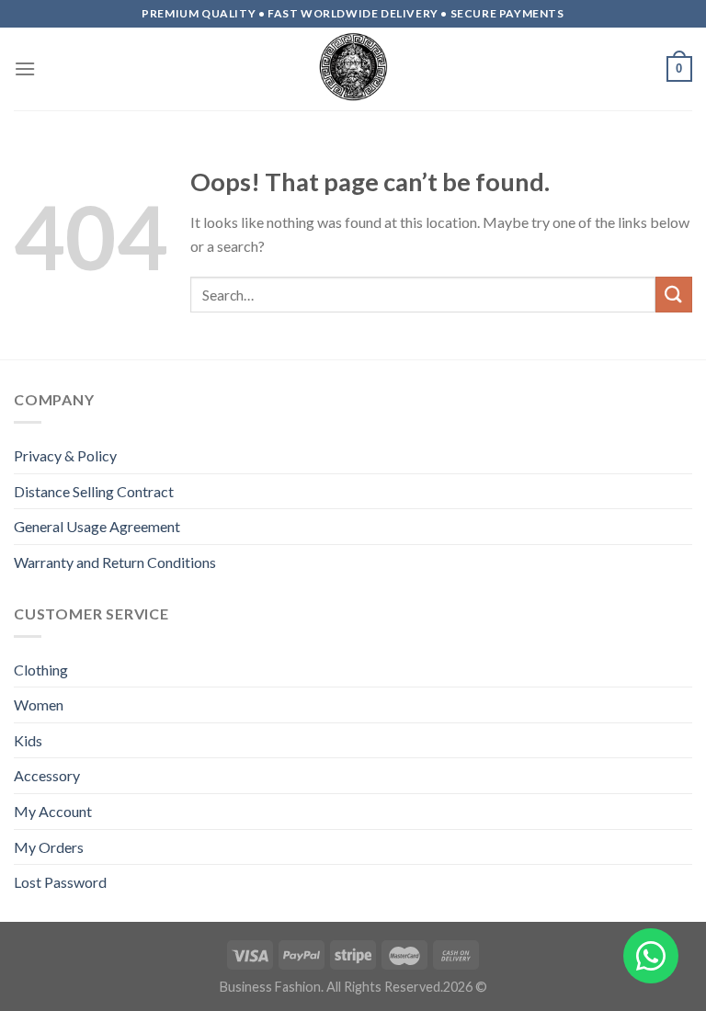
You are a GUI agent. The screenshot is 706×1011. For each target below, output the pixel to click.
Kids (28, 740)
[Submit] (673, 294)
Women (38, 704)
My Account (53, 811)
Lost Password (60, 882)
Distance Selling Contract (94, 491)
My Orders (49, 847)
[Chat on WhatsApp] (650, 955)
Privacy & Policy (65, 455)
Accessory (47, 775)
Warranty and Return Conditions (115, 562)
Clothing (41, 669)
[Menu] (25, 68)
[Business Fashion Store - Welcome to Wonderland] (353, 69)
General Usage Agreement (97, 526)
